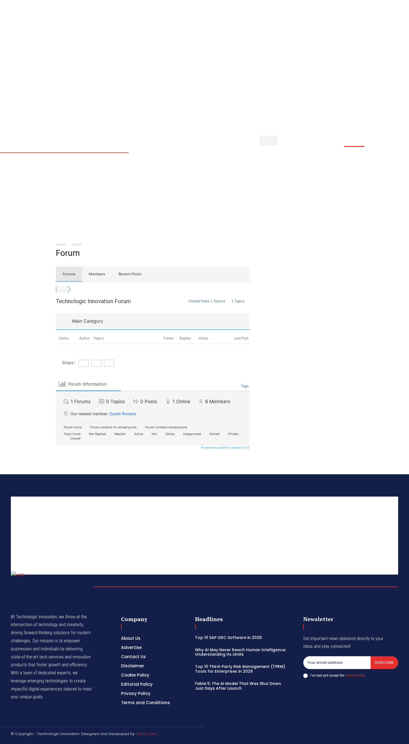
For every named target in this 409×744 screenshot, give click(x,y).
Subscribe (384, 662)
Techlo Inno (146, 733)
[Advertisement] (178, 197)
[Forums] (61, 289)
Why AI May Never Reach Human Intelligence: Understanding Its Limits (240, 652)
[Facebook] (386, 16)
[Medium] (386, 22)
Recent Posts (130, 274)
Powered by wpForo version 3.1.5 (224, 447)
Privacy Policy (354, 675)
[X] (392, 22)
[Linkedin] (399, 16)
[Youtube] (399, 22)
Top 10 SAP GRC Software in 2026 (228, 637)
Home (61, 244)
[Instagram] (392, 16)
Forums (69, 274)
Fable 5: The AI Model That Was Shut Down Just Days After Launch (238, 686)
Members (97, 274)
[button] (351, 19)
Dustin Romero (123, 413)
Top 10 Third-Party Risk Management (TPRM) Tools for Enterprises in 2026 (240, 669)
